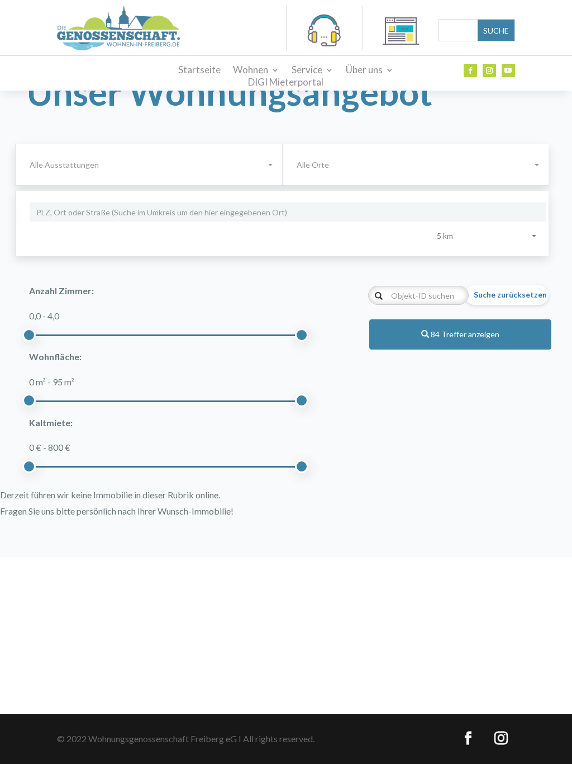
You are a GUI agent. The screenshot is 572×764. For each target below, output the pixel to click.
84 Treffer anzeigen (464, 334)
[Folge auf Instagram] (489, 70)
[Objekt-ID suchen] (379, 296)
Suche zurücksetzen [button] (510, 294)
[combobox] (415, 165)
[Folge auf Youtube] (508, 70)
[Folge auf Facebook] (470, 70)
